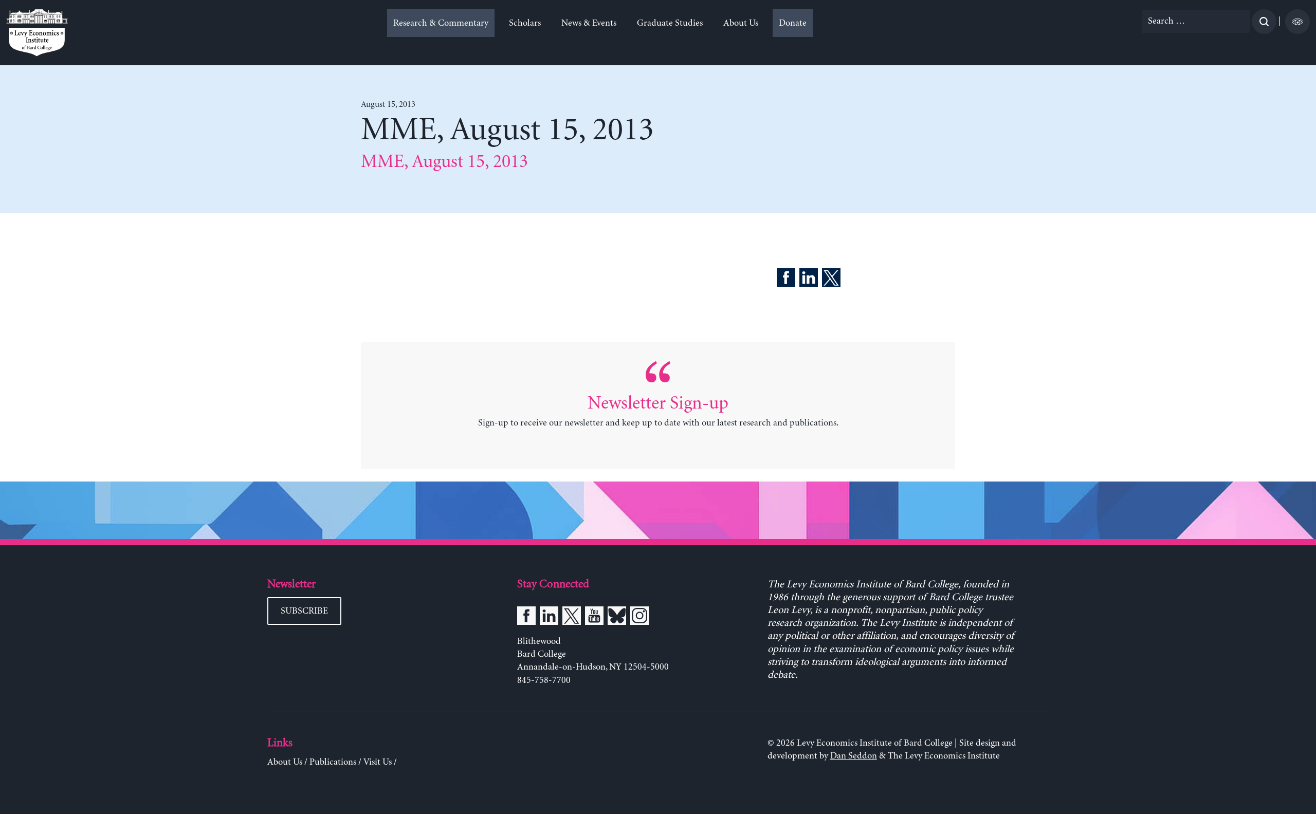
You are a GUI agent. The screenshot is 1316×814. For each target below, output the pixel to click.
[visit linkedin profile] (549, 617)
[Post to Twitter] (831, 279)
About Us (740, 23)
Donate (793, 23)
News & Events (588, 23)
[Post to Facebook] (786, 279)
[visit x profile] (571, 617)
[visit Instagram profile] (639, 617)
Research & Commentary (440, 23)
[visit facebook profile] (526, 617)
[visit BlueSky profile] (617, 617)
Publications (332, 762)
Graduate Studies (670, 23)
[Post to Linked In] (808, 279)
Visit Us (377, 762)
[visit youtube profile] (594, 617)
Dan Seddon (853, 756)
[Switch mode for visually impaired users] (1297, 21)
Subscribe (304, 611)
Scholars (525, 23)
